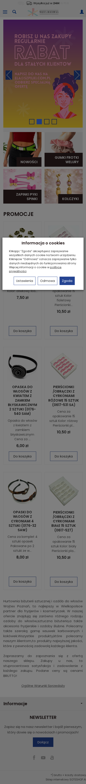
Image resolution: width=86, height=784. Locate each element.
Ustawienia (24, 281)
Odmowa (47, 281)
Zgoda (67, 281)
